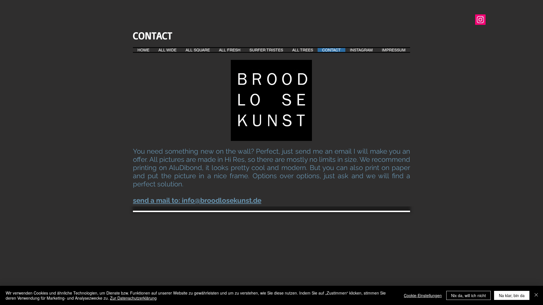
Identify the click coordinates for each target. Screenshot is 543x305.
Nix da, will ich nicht (468, 295)
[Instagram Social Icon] (480, 19)
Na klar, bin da (512, 295)
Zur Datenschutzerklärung (133, 298)
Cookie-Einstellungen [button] (423, 295)
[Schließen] (536, 295)
